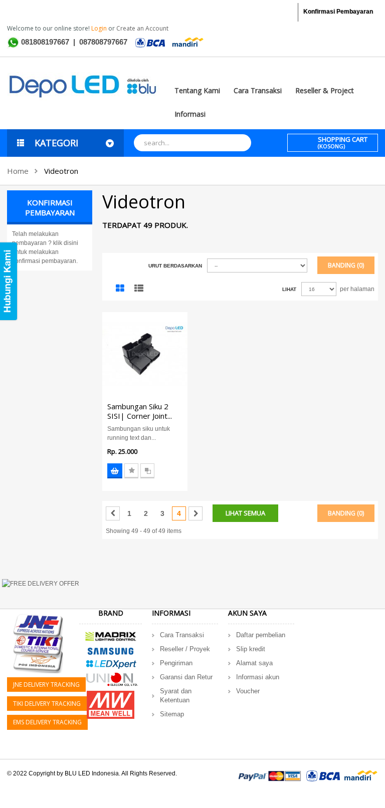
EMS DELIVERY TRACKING (47, 722)
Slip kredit (250, 649)
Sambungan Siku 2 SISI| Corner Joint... (139, 410)
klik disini (65, 242)
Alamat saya (254, 663)
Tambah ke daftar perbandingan (147, 470)
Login (99, 28)
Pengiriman (176, 663)
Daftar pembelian (260, 635)
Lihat (289, 289)
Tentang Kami (197, 90)
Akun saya (247, 613)
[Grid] (120, 288)
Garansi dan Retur (186, 677)
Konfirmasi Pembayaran (338, 11)
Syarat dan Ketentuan (175, 695)
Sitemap (172, 714)
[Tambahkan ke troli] (114, 470)
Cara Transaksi (258, 90)
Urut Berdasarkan (175, 265)
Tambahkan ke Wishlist (131, 470)
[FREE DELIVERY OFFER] (192, 589)
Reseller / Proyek (185, 649)
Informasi (190, 114)
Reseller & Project (324, 90)
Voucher (248, 691)
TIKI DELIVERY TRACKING (47, 703)
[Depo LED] (83, 85)
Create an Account (142, 28)
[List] (138, 288)
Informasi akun (257, 677)
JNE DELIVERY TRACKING (46, 684)
